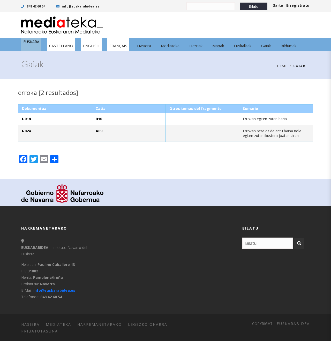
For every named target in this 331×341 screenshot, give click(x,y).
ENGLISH (91, 45)
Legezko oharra (147, 324)
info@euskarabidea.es (80, 6)
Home (282, 66)
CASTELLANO (61, 45)
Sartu (278, 5)
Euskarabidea (293, 323)
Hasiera (30, 324)
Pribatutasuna (39, 331)
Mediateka (58, 324)
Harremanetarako (99, 324)
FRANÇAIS (118, 45)
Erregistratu (297, 5)
